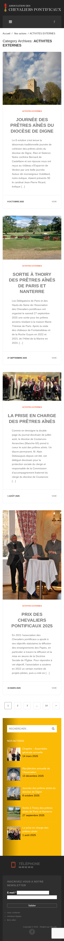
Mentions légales (14, 916)
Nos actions (20, 33)
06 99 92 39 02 (26, 867)
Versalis (53, 927)
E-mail (11, 892)
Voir (54, 202)
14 (46, 705)
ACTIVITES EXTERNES (32, 111)
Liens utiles (11, 920)
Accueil (6, 33)
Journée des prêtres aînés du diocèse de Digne (32, 125)
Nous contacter (13, 912)
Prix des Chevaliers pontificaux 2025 (32, 620)
